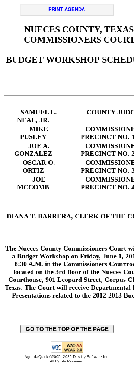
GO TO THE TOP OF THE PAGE (67, 329)
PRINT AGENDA (66, 9)
